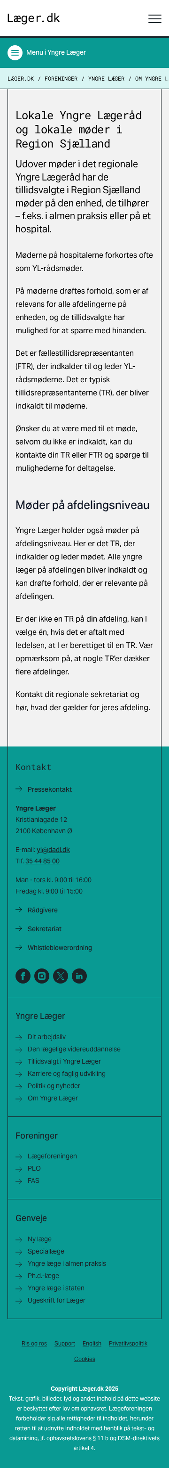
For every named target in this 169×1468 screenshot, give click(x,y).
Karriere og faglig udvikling (67, 1073)
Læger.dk (21, 78)
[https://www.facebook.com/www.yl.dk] (23, 976)
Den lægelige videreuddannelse (74, 1049)
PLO (34, 1168)
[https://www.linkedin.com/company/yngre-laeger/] (79, 976)
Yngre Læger (106, 78)
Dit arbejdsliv (47, 1037)
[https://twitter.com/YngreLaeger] (60, 976)
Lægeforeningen (52, 1156)
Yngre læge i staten (56, 1288)
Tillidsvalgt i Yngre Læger (64, 1061)
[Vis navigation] (155, 19)
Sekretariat (44, 929)
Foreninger (61, 78)
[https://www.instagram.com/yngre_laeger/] (41, 976)
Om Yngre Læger (53, 1098)
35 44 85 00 (42, 861)
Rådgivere (43, 910)
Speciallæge (46, 1251)
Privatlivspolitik (128, 1343)
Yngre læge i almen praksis (67, 1263)
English (92, 1343)
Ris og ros (34, 1343)
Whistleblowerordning (60, 947)
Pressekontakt (50, 789)
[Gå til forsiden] (34, 19)
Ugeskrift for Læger (56, 1300)
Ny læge (40, 1239)
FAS (33, 1180)
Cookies (84, 1358)
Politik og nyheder (54, 1086)
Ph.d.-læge (43, 1275)
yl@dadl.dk (53, 849)
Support (64, 1343)
